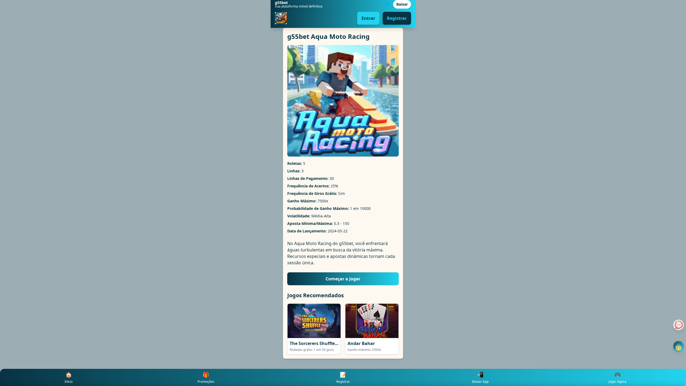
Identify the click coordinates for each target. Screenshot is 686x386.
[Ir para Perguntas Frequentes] (678, 325)
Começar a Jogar (343, 279)
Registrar (397, 18)
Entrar (368, 18)
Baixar (402, 4)
